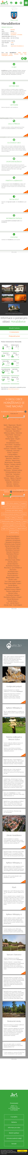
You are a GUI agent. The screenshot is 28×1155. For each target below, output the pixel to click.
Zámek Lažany (12, 562)
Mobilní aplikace (14, 1133)
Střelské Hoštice (17, 470)
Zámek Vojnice (12, 556)
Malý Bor (17, 456)
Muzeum (12, 528)
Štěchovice (7, 470)
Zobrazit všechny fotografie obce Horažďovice (14, 313)
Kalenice (16, 447)
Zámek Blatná (12, 585)
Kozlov (9, 453)
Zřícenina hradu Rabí (12, 548)
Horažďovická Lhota (6, 54)
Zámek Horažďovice (12, 536)
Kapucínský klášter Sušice (12, 583)
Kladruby (9, 451)
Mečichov (16, 458)
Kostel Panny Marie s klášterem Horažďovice (13, 539)
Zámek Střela (12, 558)
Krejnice (15, 453)
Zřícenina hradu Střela (12, 560)
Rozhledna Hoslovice (12, 566)
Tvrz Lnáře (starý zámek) (12, 581)
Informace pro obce (14, 1127)
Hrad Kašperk (17, 605)
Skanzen (23, 507)
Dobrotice (19, 433)
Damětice (16, 431)
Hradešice (17, 445)
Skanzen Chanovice (12, 552)
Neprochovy (16, 460)
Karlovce (6, 449)
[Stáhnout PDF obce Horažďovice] (22, 58)
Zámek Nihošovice (12, 599)
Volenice (15, 484)
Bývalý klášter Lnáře (12, 577)
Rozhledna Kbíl (13, 572)
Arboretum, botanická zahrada (10, 514)
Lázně (5, 525)
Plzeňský (13, 29)
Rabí (7, 466)
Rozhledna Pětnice (12, 554)
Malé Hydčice (9, 456)
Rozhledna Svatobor (12, 595)
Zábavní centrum (21, 528)
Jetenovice (9, 447)
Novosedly (17, 462)
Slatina (17, 466)
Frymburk (10, 437)
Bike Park (22, 525)
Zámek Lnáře (12, 579)
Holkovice (12, 441)
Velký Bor (9, 482)
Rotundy (18, 521)
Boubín (24, 52)
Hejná (16, 437)
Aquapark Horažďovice (13, 542)
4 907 (12, 42)
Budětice (16, 427)
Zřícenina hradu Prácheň (12, 544)
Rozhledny (23, 514)
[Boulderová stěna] (20, 298)
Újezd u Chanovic (15, 478)
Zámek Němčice (12, 574)
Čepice (14, 429)
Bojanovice (12, 425)
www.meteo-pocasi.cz (13, 389)
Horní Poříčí (8, 445)
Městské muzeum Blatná (12, 589)
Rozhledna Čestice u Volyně (12, 597)
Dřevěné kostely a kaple (7, 521)
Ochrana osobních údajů (14, 1138)
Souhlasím (22, 1150)
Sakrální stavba (14, 532)
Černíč (19, 429)
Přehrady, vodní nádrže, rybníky (14, 510)
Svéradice (16, 474)
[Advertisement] (14, 268)
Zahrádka (9, 486)
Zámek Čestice (12, 601)
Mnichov (8, 460)
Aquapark (23, 503)
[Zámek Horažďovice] (7, 289)
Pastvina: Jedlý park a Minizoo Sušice (13, 592)
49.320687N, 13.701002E (16, 34)
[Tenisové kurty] (7, 298)
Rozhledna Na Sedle (12, 587)
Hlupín (17, 439)
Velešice (7, 480)
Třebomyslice (4, 55)
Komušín (16, 54)
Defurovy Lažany (9, 433)
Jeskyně (25, 521)
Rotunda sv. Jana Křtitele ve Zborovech (13, 569)
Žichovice (17, 486)
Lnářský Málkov (12, 454)
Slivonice (8, 468)
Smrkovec (16, 468)
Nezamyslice (9, 462)
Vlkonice (9, 484)
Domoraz (17, 435)
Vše (3, 503)
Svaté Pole (23, 54)
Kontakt (14, 1144)
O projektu (14, 1117)
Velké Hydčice (15, 480)
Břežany (9, 427)
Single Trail (5, 528)
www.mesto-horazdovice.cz (17, 46)
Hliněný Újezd (9, 439)
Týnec (17, 476)
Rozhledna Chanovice (12, 550)
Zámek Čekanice (12, 564)
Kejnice (20, 449)
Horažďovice (10, 23)
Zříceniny (20, 518)
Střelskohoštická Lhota (13, 472)
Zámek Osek (8, 605)
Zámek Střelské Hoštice (12, 546)
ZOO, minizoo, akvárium (12, 503)
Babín (19, 52)
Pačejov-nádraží (15, 464)
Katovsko (13, 449)
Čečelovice (7, 429)
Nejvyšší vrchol (13, 525)
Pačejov (6, 464)
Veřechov (10, 55)
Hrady (7, 518)
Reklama (14, 1122)
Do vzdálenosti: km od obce (12, 411)
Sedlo (12, 466)
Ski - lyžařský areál (14, 507)
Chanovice (9, 431)
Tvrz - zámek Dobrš (12, 603)
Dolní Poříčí (9, 435)
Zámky (13, 518)
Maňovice (9, 458)
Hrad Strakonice (12, 576)
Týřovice (6, 478)
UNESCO (4, 507)
